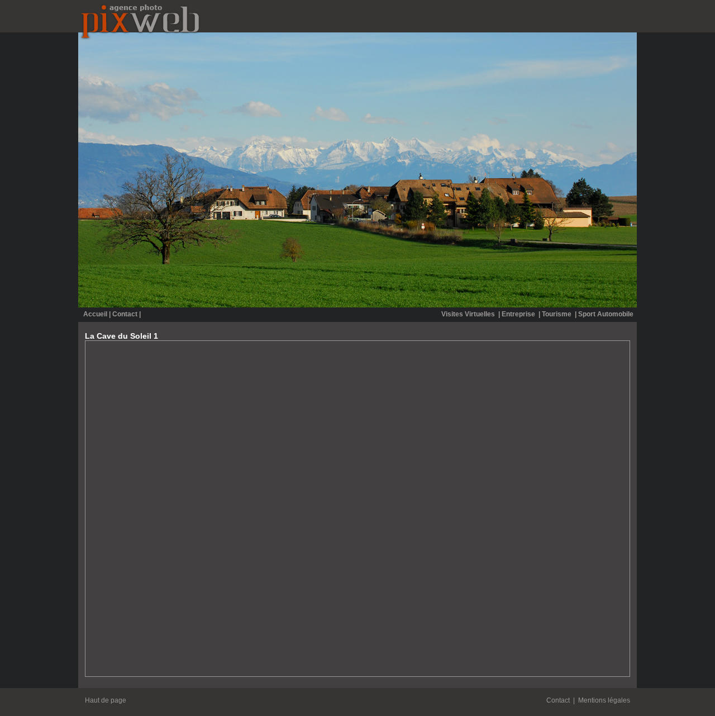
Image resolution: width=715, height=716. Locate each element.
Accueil (95, 314)
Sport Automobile (605, 314)
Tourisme (557, 314)
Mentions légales (604, 700)
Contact (124, 314)
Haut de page (105, 700)
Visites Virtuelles (469, 314)
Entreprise (519, 314)
